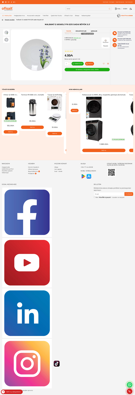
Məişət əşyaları (10, 20)
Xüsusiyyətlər (81, 31)
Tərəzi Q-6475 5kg (54, 95)
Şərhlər (94, 31)
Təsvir (68, 31)
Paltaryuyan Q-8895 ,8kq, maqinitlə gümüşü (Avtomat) (103, 95)
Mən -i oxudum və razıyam (110, 197)
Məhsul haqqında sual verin (88, 69)
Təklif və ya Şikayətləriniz (13, 392)
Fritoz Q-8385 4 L (10, 95)
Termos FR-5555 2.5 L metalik (32, 95)
